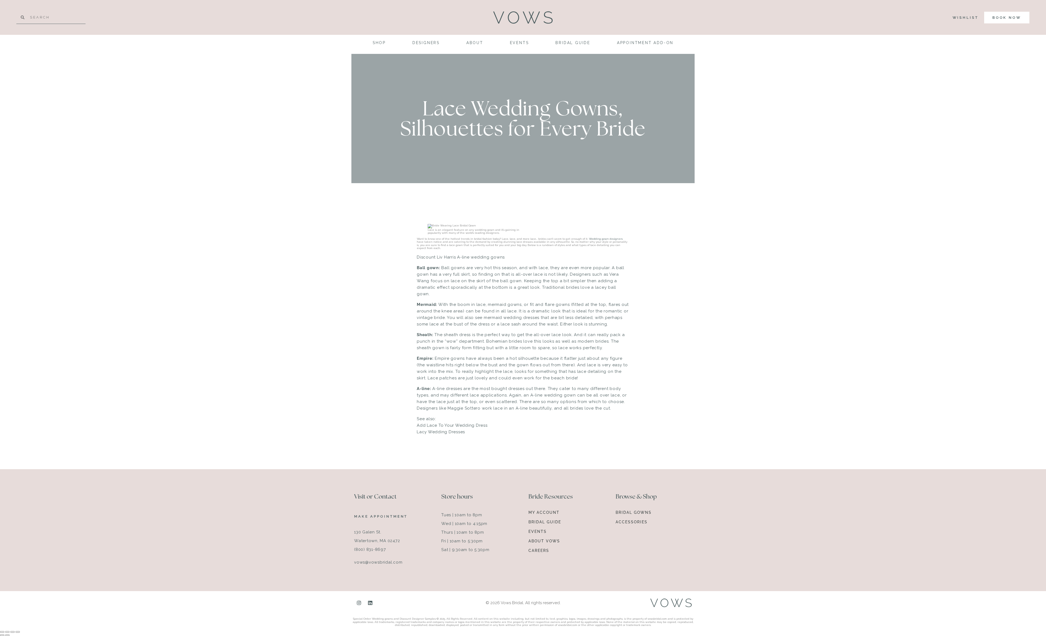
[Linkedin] (370, 603)
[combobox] (51, 17)
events (519, 43)
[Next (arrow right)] (7, 635)
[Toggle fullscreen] (7, 632)
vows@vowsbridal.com (378, 562)
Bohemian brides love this (513, 341)
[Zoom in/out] (2, 632)
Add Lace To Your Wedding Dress (452, 425)
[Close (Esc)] (18, 632)
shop (379, 43)
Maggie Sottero (464, 408)
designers (426, 43)
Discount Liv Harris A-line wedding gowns (461, 257)
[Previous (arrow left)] (2, 635)
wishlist (965, 18)
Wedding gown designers (606, 238)
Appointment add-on (645, 43)
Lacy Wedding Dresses (441, 431)
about (474, 43)
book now (1006, 18)
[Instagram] (359, 603)
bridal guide (572, 43)
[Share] (12, 632)
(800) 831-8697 (370, 549)
